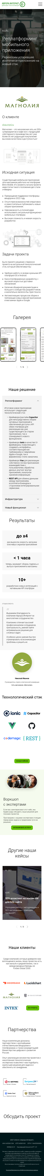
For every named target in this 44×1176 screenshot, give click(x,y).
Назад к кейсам (22, 761)
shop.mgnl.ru (8, 125)
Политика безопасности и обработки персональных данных (22, 1170)
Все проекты (32, 1008)
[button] (27, 367)
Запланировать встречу (22, 827)
